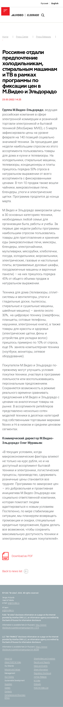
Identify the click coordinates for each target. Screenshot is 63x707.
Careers (7, 688)
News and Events (41, 666)
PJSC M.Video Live (41, 688)
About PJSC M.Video (13, 662)
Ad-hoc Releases (40, 677)
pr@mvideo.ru (13, 603)
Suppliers (8, 684)
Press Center (22, 37)
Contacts (8, 691)
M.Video (37, 680)
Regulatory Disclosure (42, 673)
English (54, 3)
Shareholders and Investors (44, 659)
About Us (8, 659)
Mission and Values (12, 670)
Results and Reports (42, 662)
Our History (9, 677)
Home (5, 37)
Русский (44, 3)
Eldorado (37, 684)
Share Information (41, 670)
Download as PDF (22, 556)
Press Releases (43, 37)
